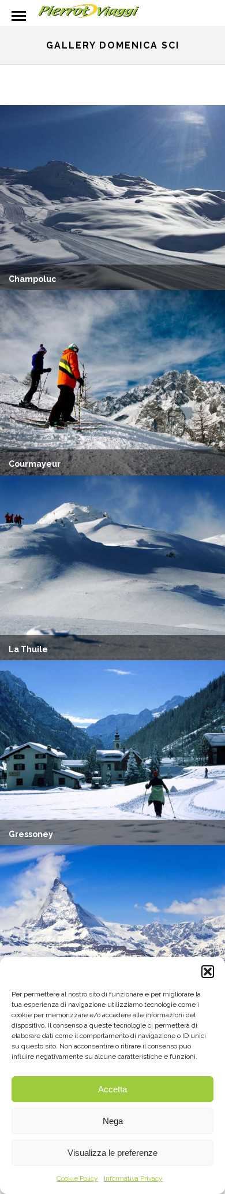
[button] (207, 971)
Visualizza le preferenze (113, 1153)
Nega (113, 1121)
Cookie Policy (77, 1178)
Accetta (112, 1089)
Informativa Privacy (133, 1178)
